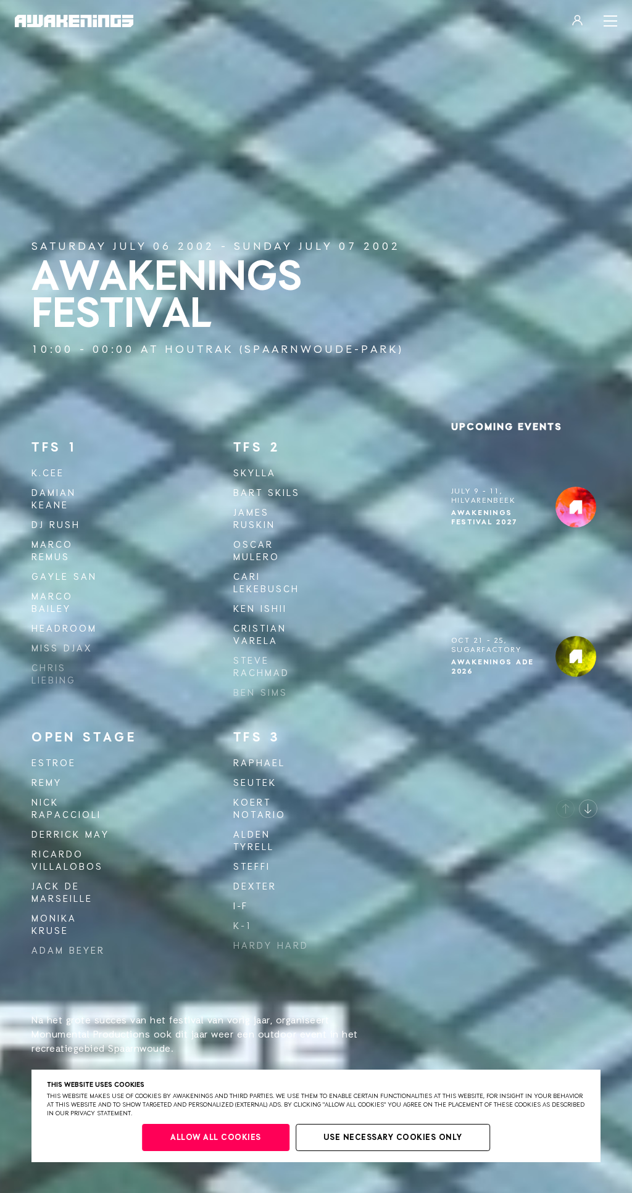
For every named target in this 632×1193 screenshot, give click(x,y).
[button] (565, 808)
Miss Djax (61, 648)
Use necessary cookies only (392, 1138)
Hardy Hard (271, 946)
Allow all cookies (215, 1138)
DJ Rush (55, 525)
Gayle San (64, 577)
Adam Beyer (68, 951)
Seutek (254, 783)
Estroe (53, 763)
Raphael (259, 763)
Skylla (254, 473)
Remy (46, 783)
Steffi (251, 867)
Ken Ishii (260, 609)
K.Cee (47, 473)
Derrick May (70, 835)
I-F (240, 906)
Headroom (64, 629)
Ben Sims (260, 693)
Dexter (254, 886)
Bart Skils (266, 493)
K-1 (243, 926)
